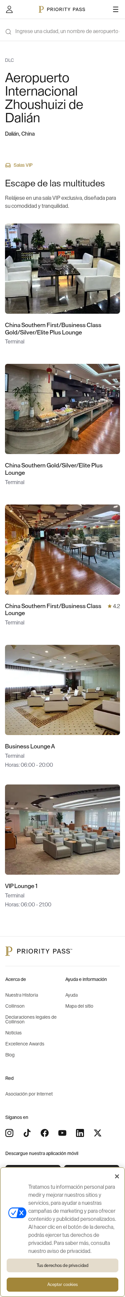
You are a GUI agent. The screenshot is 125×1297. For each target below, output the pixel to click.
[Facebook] (45, 1133)
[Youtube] (62, 1133)
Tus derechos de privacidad (62, 1265)
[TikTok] (27, 1133)
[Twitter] (98, 1133)
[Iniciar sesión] (9, 9)
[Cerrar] (117, 1176)
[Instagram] (9, 1133)
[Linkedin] (80, 1133)
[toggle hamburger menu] (116, 9)
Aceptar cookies (62, 1284)
